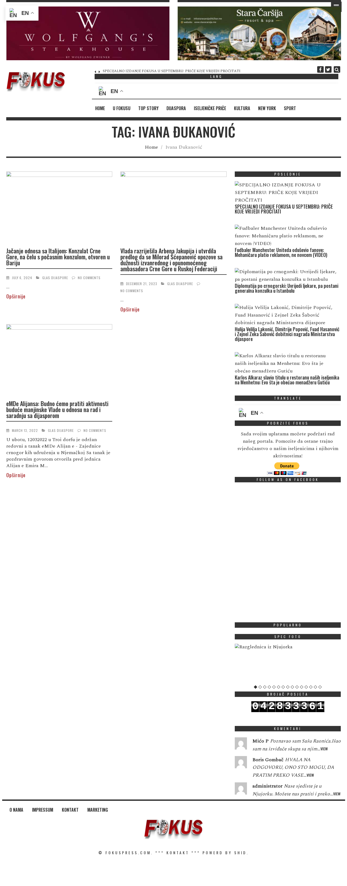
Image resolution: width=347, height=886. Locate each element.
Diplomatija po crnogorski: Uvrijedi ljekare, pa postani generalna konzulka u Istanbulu (286, 288)
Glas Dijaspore (55, 277)
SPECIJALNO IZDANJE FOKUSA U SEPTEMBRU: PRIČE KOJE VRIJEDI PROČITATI (284, 209)
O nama (16, 810)
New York (267, 108)
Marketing (97, 810)
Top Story (148, 108)
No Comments (89, 277)
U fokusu (121, 108)
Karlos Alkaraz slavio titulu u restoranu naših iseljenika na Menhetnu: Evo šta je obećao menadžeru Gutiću (287, 380)
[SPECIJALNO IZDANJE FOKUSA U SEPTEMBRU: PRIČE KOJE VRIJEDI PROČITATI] (286, 192)
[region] (88, 33)
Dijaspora (176, 108)
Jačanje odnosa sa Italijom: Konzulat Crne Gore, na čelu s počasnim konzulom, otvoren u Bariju (58, 256)
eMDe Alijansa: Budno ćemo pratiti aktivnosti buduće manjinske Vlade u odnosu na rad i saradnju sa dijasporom (57, 409)
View (324, 748)
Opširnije (15, 296)
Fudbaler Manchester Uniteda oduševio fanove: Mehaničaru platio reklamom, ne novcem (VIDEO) (183, 71)
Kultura (242, 108)
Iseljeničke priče (210, 108)
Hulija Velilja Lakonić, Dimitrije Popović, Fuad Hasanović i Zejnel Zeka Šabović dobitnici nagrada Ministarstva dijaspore (287, 334)
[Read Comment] (241, 744)
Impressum (42, 810)
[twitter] (328, 69)
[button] (88, 33)
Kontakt (70, 810)
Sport (290, 108)
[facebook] (320, 69)
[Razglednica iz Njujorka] (288, 647)
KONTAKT (177, 852)
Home (100, 108)
